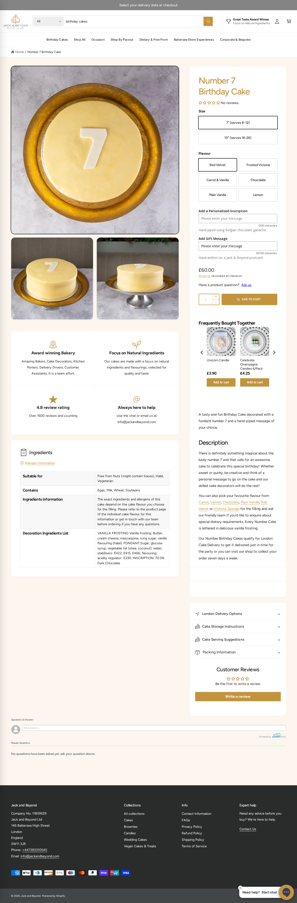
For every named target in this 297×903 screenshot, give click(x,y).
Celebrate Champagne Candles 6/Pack (251, 364)
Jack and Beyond (30, 895)
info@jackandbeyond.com (40, 856)
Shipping (204, 275)
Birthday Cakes (57, 39)
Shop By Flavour (122, 39)
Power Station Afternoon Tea (164, 5)
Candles (130, 833)
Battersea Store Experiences (194, 39)
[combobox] (139, 21)
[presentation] (202, 352)
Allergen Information (40, 463)
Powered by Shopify (53, 895)
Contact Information (196, 814)
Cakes (128, 820)
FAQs (186, 820)
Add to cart (221, 382)
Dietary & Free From (153, 39)
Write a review (237, 696)
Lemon (215, 502)
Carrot (204, 502)
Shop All (80, 39)
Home (19, 52)
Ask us (246, 285)
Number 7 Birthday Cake (44, 52)
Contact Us (247, 829)
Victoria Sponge (226, 509)
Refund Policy (192, 833)
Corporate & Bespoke (235, 39)
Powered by (265, 736)
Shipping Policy (193, 840)
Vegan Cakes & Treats (140, 846)
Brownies (131, 827)
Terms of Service (194, 846)
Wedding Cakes (135, 840)
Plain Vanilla (250, 502)
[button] (289, 21)
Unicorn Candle (218, 360)
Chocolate (231, 502)
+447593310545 (34, 850)
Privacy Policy (192, 827)
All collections (134, 814)
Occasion (98, 39)
